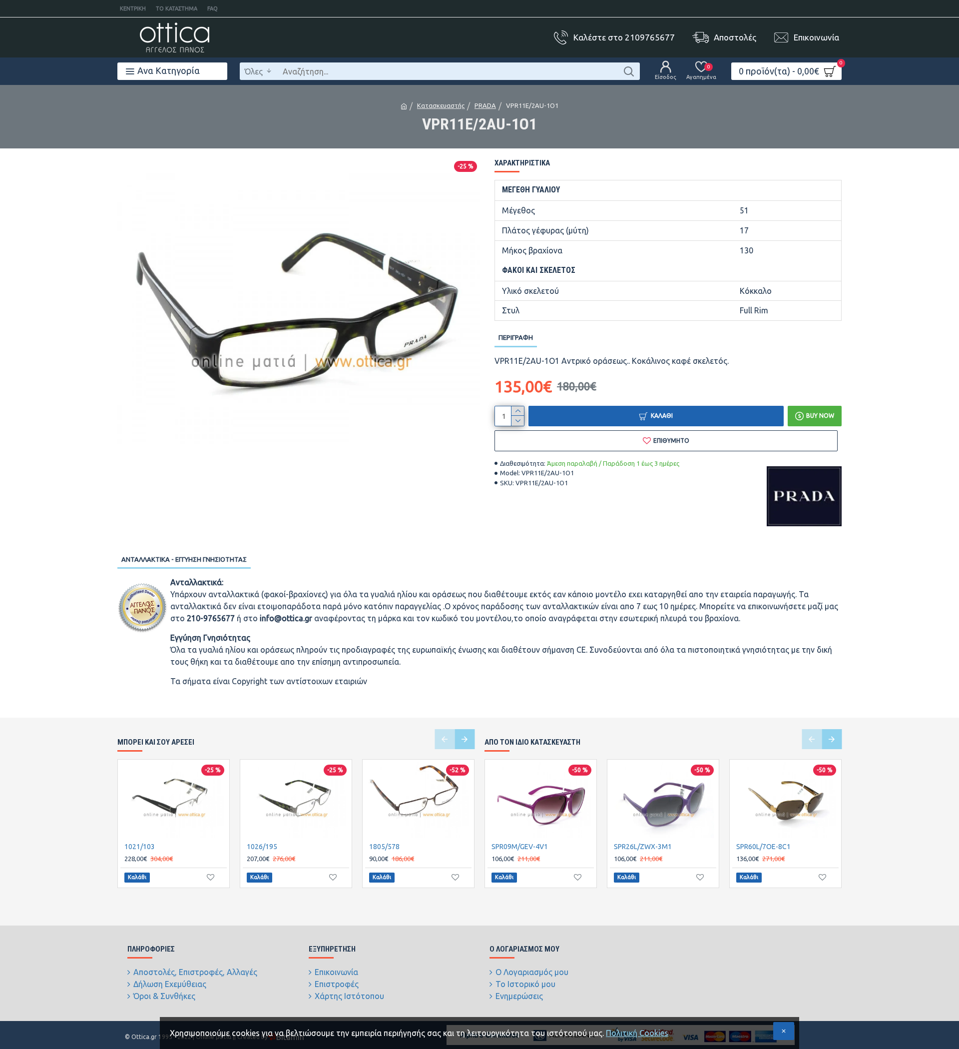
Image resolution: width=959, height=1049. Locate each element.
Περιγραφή (515, 337)
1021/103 (139, 847)
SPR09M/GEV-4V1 (519, 847)
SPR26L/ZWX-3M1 (643, 847)
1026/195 (262, 847)
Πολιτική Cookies (637, 1033)
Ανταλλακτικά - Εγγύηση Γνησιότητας (184, 559)
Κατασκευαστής (441, 105)
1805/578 (384, 847)
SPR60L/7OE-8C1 (763, 847)
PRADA (485, 105)
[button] (445, 739)
